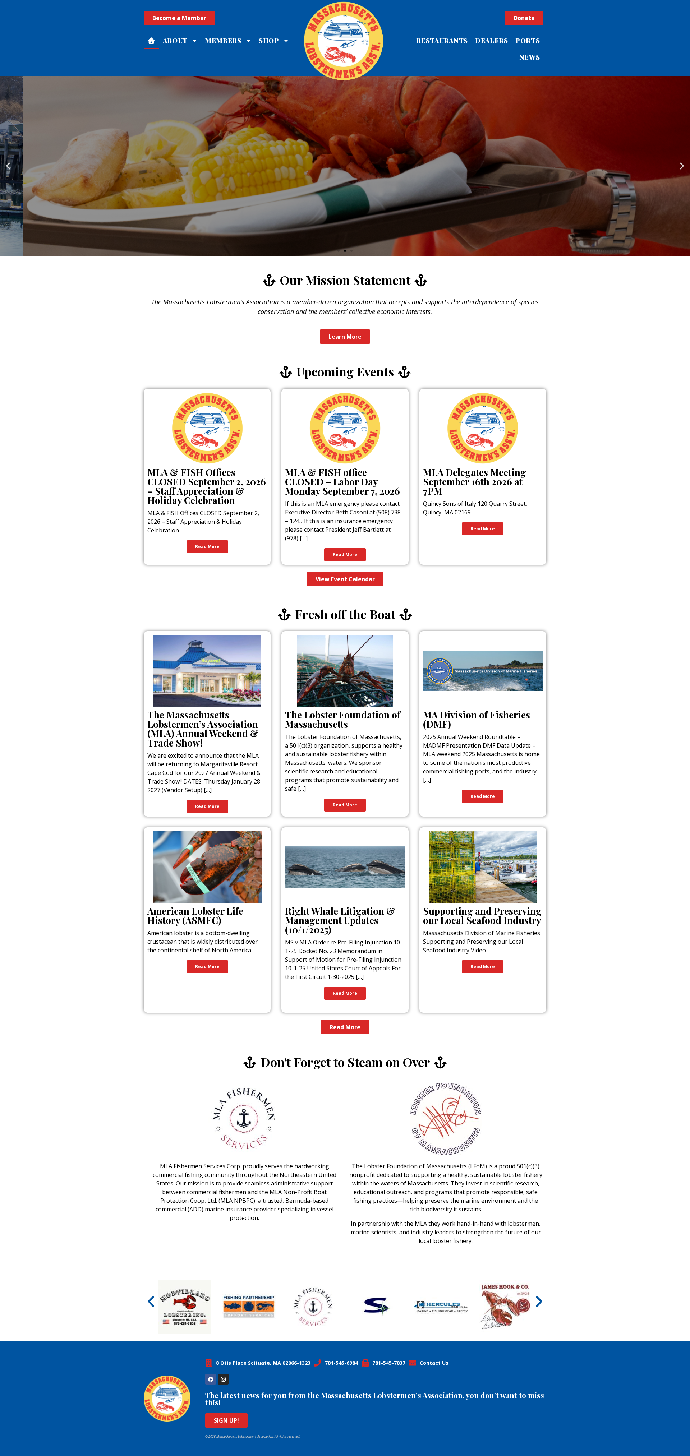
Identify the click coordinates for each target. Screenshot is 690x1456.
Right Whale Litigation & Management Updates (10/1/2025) (340, 920)
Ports (527, 40)
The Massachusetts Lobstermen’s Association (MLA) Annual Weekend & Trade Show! (203, 728)
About (175, 40)
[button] (8, 166)
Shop (269, 40)
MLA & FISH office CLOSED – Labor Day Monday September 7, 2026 (342, 481)
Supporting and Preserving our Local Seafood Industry (482, 915)
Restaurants (442, 40)
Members (223, 40)
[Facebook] (210, 1379)
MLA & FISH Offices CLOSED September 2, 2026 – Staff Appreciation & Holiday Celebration (206, 486)
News (529, 57)
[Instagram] (223, 1379)
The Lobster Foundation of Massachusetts (342, 719)
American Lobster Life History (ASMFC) (195, 915)
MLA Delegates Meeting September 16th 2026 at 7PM (474, 481)
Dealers (491, 40)
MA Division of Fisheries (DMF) (476, 719)
